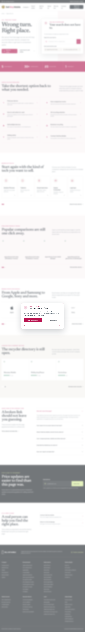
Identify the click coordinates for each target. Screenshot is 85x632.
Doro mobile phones (27, 567)
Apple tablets (26, 570)
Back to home (10, 51)
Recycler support (26, 604)
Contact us (63, 7)
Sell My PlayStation (48, 587)
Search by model (77, 324)
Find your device (68, 599)
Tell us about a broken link (10, 431)
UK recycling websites (27, 599)
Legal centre (67, 607)
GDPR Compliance (69, 619)
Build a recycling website (28, 611)
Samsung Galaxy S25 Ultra (72, 49)
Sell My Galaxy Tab (48, 575)
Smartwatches (5, 572)
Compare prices (5, 565)
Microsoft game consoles (28, 582)
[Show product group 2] (5, 267)
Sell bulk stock (5, 607)
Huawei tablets (26, 572)
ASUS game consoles (27, 587)
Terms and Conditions (70, 609)
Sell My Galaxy (47, 567)
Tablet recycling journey (49, 609)
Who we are (56, 7)
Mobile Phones (5, 567)
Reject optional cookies (52, 320)
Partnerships (26, 609)
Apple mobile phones (27, 565)
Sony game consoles (27, 579)
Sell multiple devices (6, 599)
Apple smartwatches (27, 575)
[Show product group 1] (3, 267)
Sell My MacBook (47, 577)
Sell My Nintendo (47, 591)
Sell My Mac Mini (47, 579)
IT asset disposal (5, 604)
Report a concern (69, 604)
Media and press (68, 575)
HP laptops (25, 591)
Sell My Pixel (46, 570)
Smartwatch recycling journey (50, 611)
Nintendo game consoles (28, 584)
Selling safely (47, 602)
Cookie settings (68, 616)
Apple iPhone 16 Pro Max (54, 49)
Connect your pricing (27, 607)
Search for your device (50, 37)
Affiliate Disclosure (69, 621)
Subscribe (77, 483)
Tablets (3, 570)
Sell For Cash (41, 7)
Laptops (3, 577)
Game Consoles (5, 575)
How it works (33, 7)
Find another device (76, 267)
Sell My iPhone (47, 565)
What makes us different (70, 570)
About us (49, 7)
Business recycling (6, 602)
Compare (25, 7)
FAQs (66, 602)
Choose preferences (31, 325)
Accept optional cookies (33, 320)
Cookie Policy (68, 614)
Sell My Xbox (46, 589)
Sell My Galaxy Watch (48, 584)
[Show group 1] (3, 204)
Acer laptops (25, 589)
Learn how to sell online (27, 51)
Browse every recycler (75, 386)
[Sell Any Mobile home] (11, 7)
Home (3, 13)
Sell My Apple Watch (48, 582)
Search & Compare (76, 7)
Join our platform (26, 602)
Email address (46, 479)
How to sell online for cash (49, 599)
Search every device (76, 204)
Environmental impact (49, 604)
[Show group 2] (5, 386)
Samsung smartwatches (28, 577)
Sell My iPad (46, 572)
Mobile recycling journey (49, 607)
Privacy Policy (68, 611)
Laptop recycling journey (49, 614)
